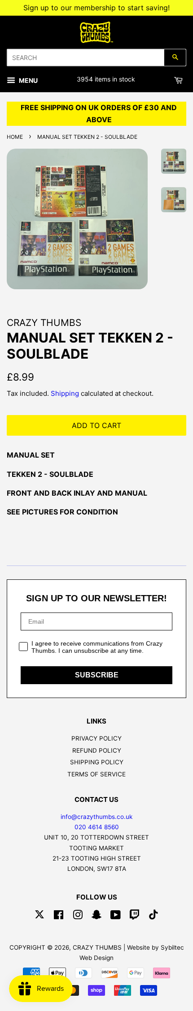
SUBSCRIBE (96, 675)
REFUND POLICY (96, 750)
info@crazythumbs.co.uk (96, 816)
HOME (15, 136)
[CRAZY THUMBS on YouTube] (115, 916)
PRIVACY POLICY (96, 738)
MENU (28, 80)
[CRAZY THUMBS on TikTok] (153, 916)
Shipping (65, 393)
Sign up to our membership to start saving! (96, 7)
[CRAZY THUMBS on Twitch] (135, 916)
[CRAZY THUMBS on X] (39, 916)
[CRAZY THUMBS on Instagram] (78, 916)
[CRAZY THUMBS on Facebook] (58, 916)
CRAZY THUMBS (97, 947)
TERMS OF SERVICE (96, 774)
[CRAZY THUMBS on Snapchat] (96, 916)
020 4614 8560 (97, 827)
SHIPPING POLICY (96, 762)
